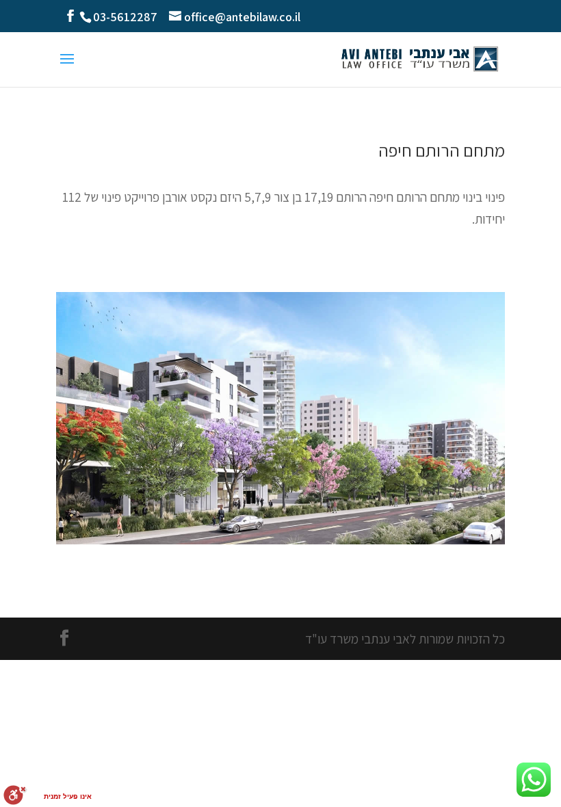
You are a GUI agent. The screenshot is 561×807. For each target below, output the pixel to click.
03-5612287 (125, 17)
